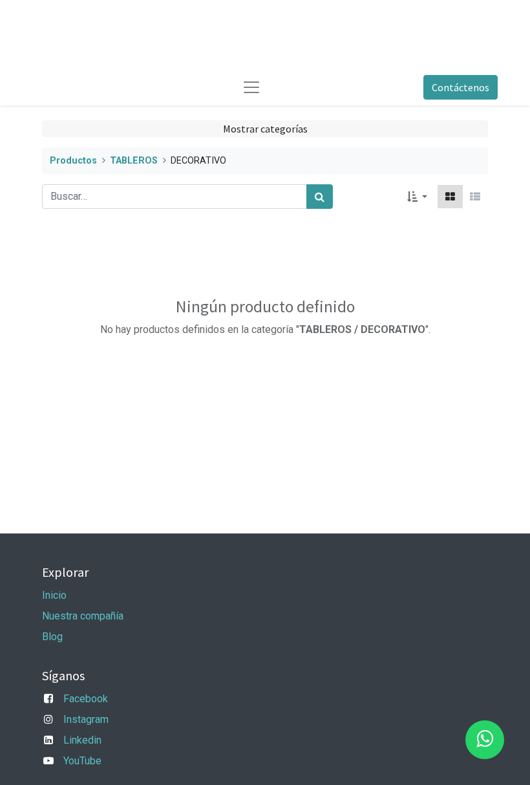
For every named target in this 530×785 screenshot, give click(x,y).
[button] (417, 196)
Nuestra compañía (82, 616)
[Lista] (475, 196)
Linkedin (82, 740)
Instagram (86, 719)
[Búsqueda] (319, 196)
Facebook (85, 699)
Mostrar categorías (265, 128)
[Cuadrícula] (450, 196)
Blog (52, 636)
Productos (73, 160)
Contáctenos (460, 87)
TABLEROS (134, 160)
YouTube (82, 761)
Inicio (54, 595)
